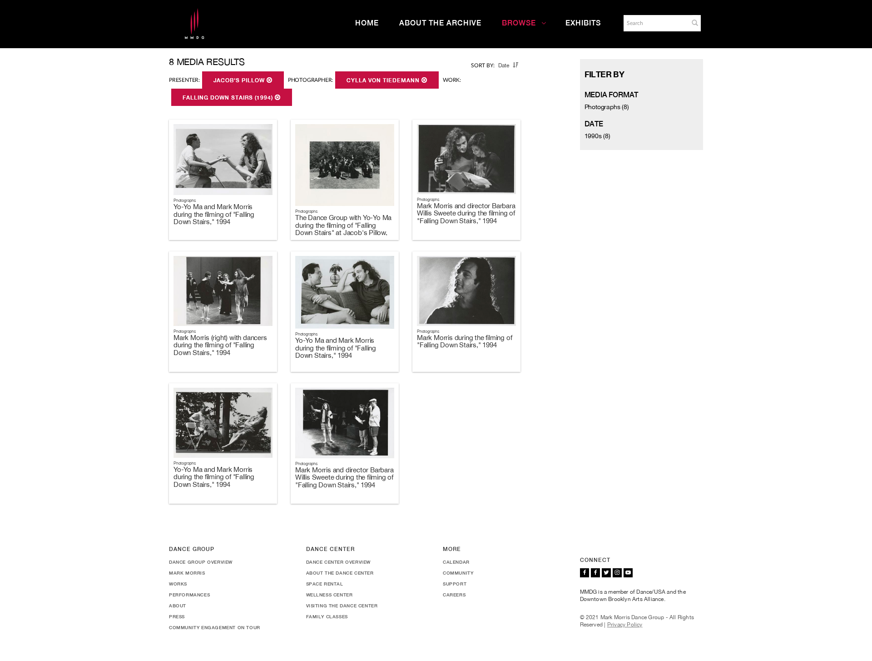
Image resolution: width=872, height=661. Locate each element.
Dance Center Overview (338, 562)
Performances (189, 594)
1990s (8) (597, 136)
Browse (519, 23)
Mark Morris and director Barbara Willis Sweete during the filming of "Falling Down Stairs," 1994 (466, 213)
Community (458, 573)
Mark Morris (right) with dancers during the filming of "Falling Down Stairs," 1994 (220, 345)
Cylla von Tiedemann (384, 80)
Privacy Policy (625, 624)
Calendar (456, 562)
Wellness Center (329, 594)
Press (177, 616)
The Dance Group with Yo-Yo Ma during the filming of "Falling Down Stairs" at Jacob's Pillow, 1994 (343, 229)
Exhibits (583, 23)
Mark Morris (187, 573)
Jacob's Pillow (240, 80)
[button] (695, 23)
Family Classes (327, 616)
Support (454, 583)
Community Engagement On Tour (214, 627)
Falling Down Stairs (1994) (229, 98)
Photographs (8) (607, 106)
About (177, 605)
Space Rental (324, 583)
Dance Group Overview (201, 562)
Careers (454, 594)
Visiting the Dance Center (342, 605)
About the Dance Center (340, 573)
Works (178, 583)
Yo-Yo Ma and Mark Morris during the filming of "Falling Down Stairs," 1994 (213, 214)
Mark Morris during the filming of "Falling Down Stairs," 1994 (464, 341)
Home (367, 23)
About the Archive (440, 23)
